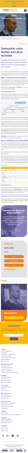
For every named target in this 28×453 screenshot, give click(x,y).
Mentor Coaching (5, 390)
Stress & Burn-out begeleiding (8, 354)
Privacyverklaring (16, 445)
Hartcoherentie (4, 408)
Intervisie (3, 388)
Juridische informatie (8, 445)
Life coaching (4, 352)
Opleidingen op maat (6, 422)
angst (14, 256)
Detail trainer (9, 318)
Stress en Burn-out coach (7, 404)
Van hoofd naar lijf (5, 379)
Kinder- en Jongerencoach (7, 371)
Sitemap (18, 446)
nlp (14, 265)
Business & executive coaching (8, 357)
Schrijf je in (14, 339)
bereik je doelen (14, 261)
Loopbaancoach (4, 413)
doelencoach (7, 74)
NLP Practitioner (5, 395)
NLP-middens (12, 87)
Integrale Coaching (5, 387)
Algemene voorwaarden (12, 446)
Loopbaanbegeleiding (6, 351)
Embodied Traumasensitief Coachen (9, 372)
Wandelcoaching (5, 361)
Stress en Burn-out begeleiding (8, 403)
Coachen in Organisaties (6, 369)
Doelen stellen (9, 248)
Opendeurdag (4, 430)
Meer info (14, 6)
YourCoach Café (4, 429)
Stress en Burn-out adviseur (7, 406)
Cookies (22, 445)
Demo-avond (4, 427)
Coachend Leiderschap (6, 377)
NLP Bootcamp (4, 398)
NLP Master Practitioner (6, 396)
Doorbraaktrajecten (5, 359)
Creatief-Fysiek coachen (6, 367)
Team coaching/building (6, 421)
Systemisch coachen (5, 365)
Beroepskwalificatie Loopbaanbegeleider (10, 414)
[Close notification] (26, 4)
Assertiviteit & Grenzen (6, 380)
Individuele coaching (6, 419)
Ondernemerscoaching (6, 356)
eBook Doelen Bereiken (13, 230)
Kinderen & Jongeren (6, 382)
